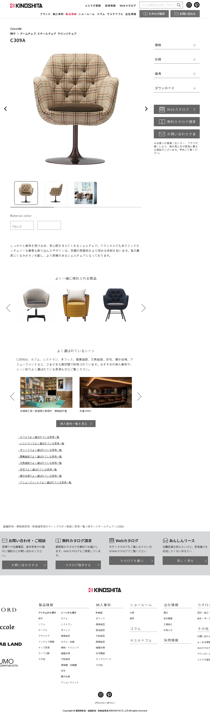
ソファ (41, 624)
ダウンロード (165, 88)
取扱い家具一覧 (75, 526)
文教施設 (65, 659)
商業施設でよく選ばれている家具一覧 (41, 456)
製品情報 (71, 14)
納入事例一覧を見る (73, 424)
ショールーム (87, 14)
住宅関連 (100, 653)
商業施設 (65, 635)
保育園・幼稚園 (69, 665)
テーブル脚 (43, 653)
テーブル (42, 630)
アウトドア (44, 635)
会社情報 (130, 14)
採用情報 (110, 5)
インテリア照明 (46, 641)
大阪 (132, 612)
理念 (165, 612)
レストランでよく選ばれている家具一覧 (42, 443)
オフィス (65, 630)
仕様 (158, 59)
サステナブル (115, 14)
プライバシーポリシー (105, 702)
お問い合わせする (181, 133)
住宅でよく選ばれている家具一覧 (38, 469)
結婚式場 (65, 653)
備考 (158, 73)
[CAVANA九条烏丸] (105, 392)
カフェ (64, 618)
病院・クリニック (70, 647)
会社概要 (167, 618)
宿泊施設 (100, 630)
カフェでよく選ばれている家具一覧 (39, 437)
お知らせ (167, 630)
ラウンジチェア (67, 34)
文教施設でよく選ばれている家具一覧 (41, 462)
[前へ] (5, 109)
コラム (101, 14)
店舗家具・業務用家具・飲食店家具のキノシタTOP (33, 526)
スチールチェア (46, 34)
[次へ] (146, 109)
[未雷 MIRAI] (46, 392)
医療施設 (100, 641)
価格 (158, 45)
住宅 (63, 670)
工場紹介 (167, 624)
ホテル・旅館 (67, 641)
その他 (41, 659)
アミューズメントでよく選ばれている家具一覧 (45, 482)
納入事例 (58, 14)
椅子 (13, 34)
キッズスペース (103, 659)
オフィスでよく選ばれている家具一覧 (41, 450)
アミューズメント (70, 682)
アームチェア (28, 34)
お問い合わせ (188, 14)
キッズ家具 (44, 647)
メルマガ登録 (93, 5)
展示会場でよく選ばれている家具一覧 (41, 475)
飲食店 (99, 612)
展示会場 (65, 676)
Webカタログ (128, 5)
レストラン (66, 624)
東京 (132, 618)
